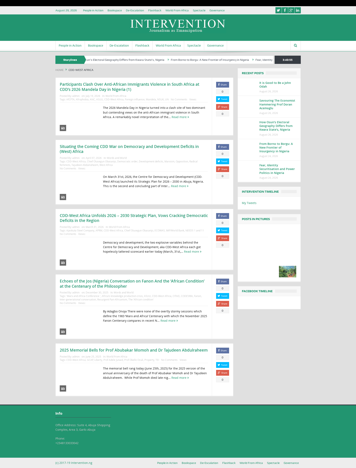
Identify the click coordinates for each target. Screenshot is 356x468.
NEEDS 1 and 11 (194, 230)
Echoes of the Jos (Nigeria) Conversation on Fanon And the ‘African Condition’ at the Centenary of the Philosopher (132, 283)
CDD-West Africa (114, 99)
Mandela (151, 99)
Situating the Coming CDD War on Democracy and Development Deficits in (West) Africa (129, 149)
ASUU (99, 99)
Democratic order (127, 161)
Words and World (117, 158)
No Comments (179, 99)
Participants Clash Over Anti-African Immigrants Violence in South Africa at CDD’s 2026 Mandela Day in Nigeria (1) (129, 87)
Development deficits (151, 161)
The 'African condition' (141, 299)
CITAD (176, 296)
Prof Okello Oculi (133, 359)
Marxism (169, 161)
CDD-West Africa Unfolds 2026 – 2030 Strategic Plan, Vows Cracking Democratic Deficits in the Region (134, 218)
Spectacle (199, 10)
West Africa (106, 165)
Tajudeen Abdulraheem (84, 165)
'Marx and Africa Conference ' (83, 296)
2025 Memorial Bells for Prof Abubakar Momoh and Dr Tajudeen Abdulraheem (134, 350)
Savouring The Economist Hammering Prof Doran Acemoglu (277, 104)
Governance (217, 10)
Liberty (98, 359)
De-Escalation (135, 10)
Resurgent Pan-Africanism (112, 299)
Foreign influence (135, 99)
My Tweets (249, 203)
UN (167, 99)
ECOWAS (160, 230)
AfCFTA (70, 99)
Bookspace (115, 10)
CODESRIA (187, 296)
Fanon (197, 296)
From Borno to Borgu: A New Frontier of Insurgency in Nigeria (198, 59)
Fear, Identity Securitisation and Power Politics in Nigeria (277, 169)
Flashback (154, 10)
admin (76, 95)
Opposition (182, 161)
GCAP (90, 359)
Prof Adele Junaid (113, 359)
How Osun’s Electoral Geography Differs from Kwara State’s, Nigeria (109, 59)
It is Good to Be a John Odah (275, 84)
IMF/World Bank (175, 230)
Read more (179, 117)
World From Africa (177, 10)
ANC (92, 99)
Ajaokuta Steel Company (80, 230)
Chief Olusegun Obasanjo (101, 161)
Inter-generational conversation (78, 299)
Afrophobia (82, 99)
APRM (99, 230)
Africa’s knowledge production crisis (122, 296)
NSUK (160, 99)
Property (149, 359)
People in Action (93, 10)
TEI (157, 359)
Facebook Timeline (257, 291)
